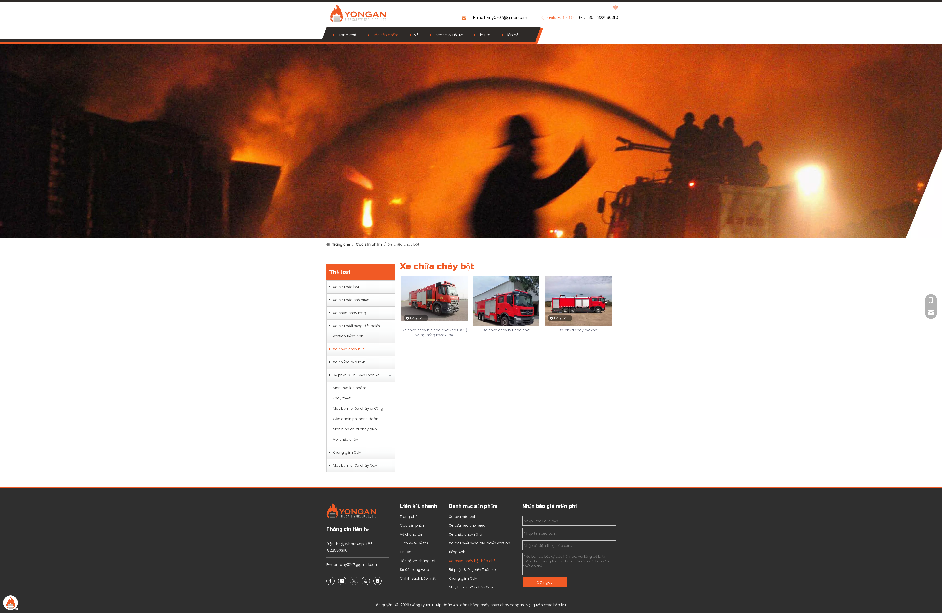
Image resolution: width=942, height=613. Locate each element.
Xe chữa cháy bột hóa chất (506, 330)
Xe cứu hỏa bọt (346, 286)
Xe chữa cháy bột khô (578, 330)
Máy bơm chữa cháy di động (358, 408)
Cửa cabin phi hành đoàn (355, 418)
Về (416, 35)
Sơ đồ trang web (414, 569)
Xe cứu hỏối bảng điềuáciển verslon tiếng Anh (356, 331)
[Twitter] (354, 581)
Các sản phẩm (385, 35)
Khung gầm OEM (347, 452)
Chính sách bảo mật (418, 578)
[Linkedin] (342, 581)
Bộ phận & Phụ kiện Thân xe (356, 375)
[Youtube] (366, 581)
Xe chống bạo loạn (349, 362)
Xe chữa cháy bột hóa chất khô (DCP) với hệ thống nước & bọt (434, 332)
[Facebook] (330, 581)
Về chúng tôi (411, 534)
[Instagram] (377, 581)
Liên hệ (512, 35)
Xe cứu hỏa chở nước (351, 299)
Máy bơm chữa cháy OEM (355, 465)
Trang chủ (346, 35)
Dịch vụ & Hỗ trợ (448, 35)
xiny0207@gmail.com (507, 17)
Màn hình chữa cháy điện (355, 429)
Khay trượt (342, 398)
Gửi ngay (544, 582)
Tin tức (484, 35)
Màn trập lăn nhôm (349, 387)
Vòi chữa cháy (345, 439)
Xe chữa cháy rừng (349, 312)
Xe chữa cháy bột (348, 349)
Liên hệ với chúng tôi (417, 560)
